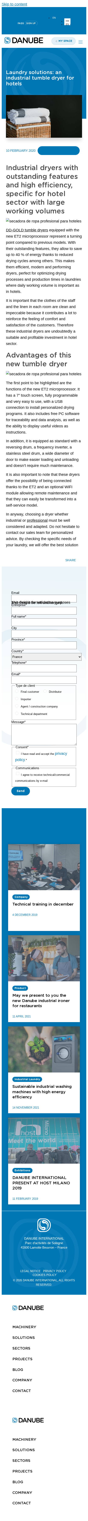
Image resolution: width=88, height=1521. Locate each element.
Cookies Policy (45, 1275)
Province (18, 639)
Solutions (23, 1337)
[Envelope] (64, 1259)
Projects (22, 1359)
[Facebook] (54, 1259)
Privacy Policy (54, 1271)
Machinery (24, 1327)
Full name (18, 616)
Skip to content (14, 4)
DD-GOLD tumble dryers (27, 230)
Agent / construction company (39, 706)
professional (37, 520)
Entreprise (19, 605)
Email (15, 593)
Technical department (34, 714)
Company (22, 1380)
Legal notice (30, 1271)
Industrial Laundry (58, 150)
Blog (17, 1370)
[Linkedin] (34, 11)
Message (18, 722)
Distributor (55, 691)
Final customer (30, 691)
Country (17, 651)
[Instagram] (54, 11)
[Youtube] (44, 11)
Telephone (19, 662)
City (14, 628)
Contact (21, 1391)
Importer (26, 699)
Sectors (21, 1348)
